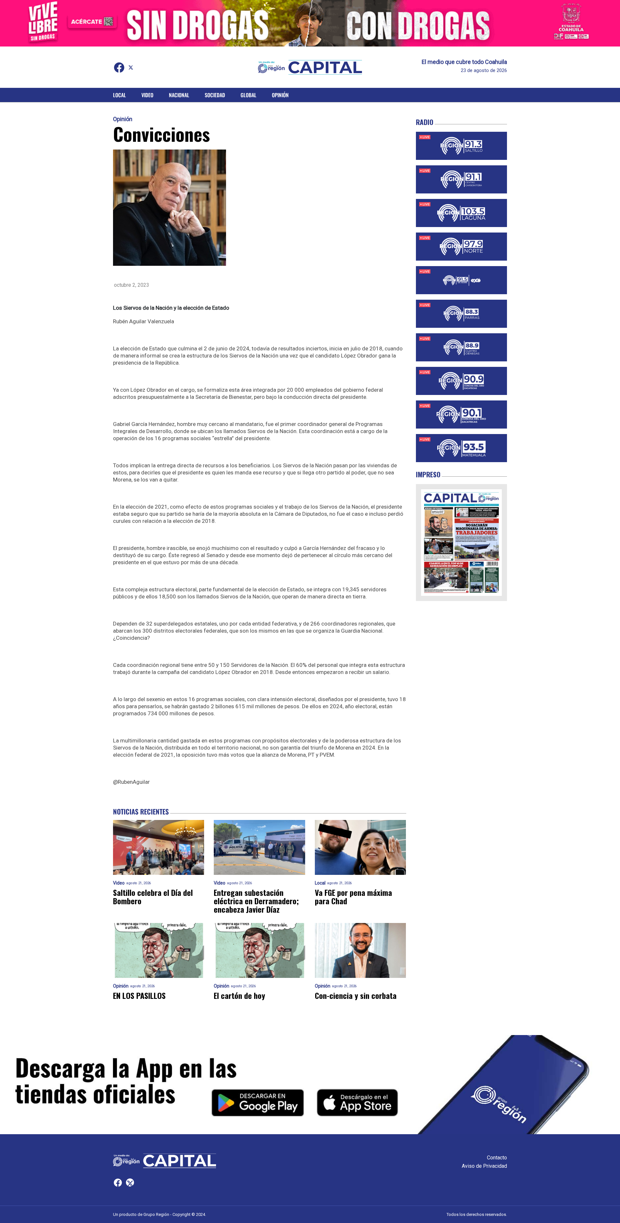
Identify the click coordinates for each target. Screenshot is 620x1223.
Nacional (179, 95)
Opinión (280, 95)
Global (248, 95)
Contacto (497, 1158)
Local (119, 95)
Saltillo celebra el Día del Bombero (153, 896)
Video (147, 95)
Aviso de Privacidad (484, 1166)
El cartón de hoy (239, 995)
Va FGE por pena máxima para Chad (353, 896)
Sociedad (215, 95)
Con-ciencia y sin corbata (356, 995)
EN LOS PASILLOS (139, 995)
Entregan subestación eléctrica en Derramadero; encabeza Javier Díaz (256, 900)
